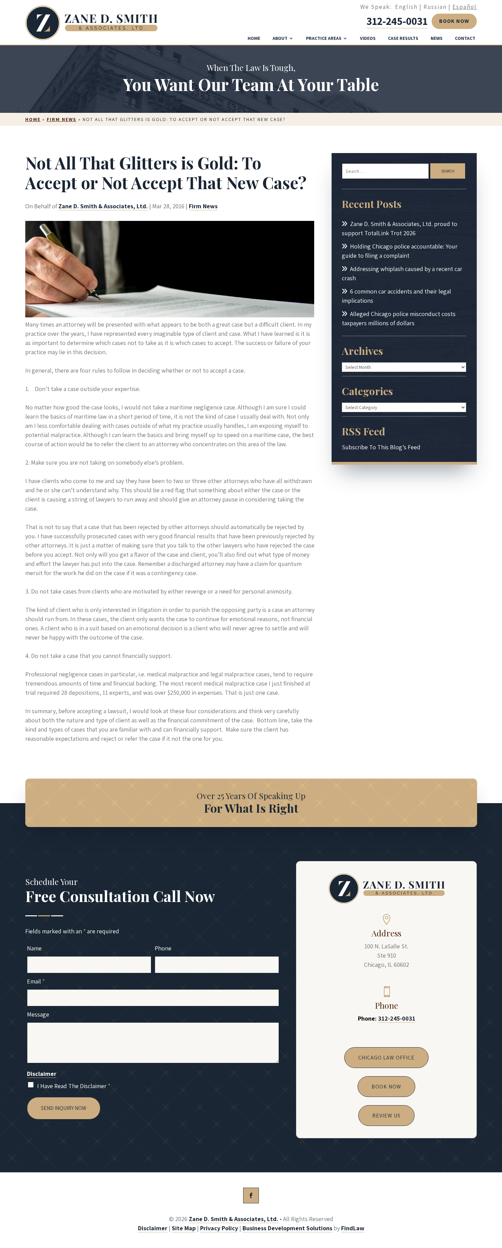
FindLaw (352, 1228)
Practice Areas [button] (323, 38)
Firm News (203, 206)
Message (38, 1014)
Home (254, 38)
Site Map (184, 1228)
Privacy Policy (219, 1228)
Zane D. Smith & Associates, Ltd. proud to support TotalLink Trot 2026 (399, 228)
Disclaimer (41, 1074)
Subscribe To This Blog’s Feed (381, 447)
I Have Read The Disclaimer (73, 1086)
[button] (495, 1198)
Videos (368, 38)
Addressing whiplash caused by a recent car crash (402, 273)
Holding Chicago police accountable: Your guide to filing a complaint (400, 250)
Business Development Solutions (287, 1228)
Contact (465, 38)
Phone (163, 948)
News (437, 38)
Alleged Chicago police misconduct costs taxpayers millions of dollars (399, 318)
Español (464, 7)
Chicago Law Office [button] (386, 1057)
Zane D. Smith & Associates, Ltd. (103, 206)
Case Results (403, 38)
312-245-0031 (397, 21)
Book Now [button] (454, 21)
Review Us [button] (386, 1115)
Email (36, 981)
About (280, 38)
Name (34, 948)
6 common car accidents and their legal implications (396, 295)
